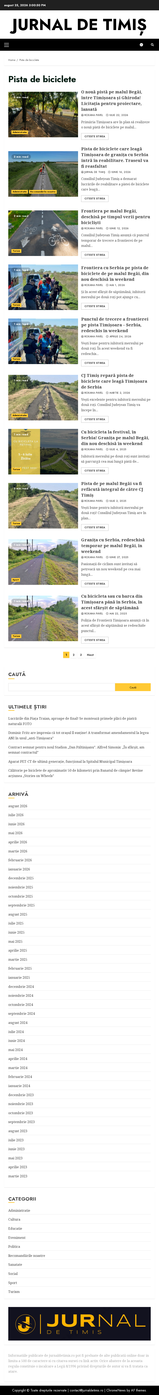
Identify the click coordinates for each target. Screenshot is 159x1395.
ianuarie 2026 (19, 869)
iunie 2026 (16, 824)
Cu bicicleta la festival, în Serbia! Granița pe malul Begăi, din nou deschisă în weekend (43, 451)
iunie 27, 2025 (119, 557)
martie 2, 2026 (120, 393)
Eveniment (16, 1237)
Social (13, 1273)
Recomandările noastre (42, 191)
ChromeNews (116, 1390)
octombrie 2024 (20, 1004)
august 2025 (17, 914)
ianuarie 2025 (19, 977)
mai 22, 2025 (118, 613)
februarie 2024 (20, 1076)
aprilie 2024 (17, 1058)
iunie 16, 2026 (121, 172)
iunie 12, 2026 (119, 228)
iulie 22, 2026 (119, 115)
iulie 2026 (16, 815)
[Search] (152, 45)
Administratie (20, 132)
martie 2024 (17, 1068)
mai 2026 (15, 833)
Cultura (14, 1219)
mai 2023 (15, 1158)
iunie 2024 (16, 1040)
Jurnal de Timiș (94, 172)
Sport (16, 579)
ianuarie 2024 (19, 1086)
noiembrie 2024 (20, 995)
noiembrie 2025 (20, 887)
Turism (16, 250)
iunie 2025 (16, 932)
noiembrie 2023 (20, 1104)
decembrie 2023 (21, 1095)
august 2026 (17, 806)
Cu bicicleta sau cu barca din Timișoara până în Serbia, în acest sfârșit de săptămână (43, 618)
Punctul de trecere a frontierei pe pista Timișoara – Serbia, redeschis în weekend (43, 341)
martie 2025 (17, 959)
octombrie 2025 (20, 896)
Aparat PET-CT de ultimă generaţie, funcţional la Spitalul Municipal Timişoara (70, 761)
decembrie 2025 (21, 878)
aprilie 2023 (17, 1167)
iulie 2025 (16, 923)
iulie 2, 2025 (118, 501)
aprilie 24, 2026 (120, 336)
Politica (14, 1246)
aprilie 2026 (17, 842)
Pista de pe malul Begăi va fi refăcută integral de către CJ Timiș (43, 506)
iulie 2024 (16, 1031)
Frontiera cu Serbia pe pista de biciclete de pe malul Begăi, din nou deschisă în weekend (43, 287)
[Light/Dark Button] (143, 45)
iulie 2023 (16, 1140)
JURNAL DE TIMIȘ (79, 24)
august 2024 (17, 1022)
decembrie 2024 (21, 986)
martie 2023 (17, 1176)
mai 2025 (15, 941)
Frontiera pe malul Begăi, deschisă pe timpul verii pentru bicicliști (43, 233)
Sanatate (15, 1264)
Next (90, 655)
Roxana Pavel (93, 115)
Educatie (15, 1228)
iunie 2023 (16, 1149)
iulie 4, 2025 (118, 449)
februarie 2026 (20, 860)
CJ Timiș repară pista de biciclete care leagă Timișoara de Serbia (43, 397)
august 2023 (17, 1131)
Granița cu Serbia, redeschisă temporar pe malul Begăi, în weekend (43, 562)
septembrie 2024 (21, 1013)
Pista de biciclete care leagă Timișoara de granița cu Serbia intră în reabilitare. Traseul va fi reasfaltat (43, 174)
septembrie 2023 (21, 1122)
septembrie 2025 (21, 905)
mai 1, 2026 (117, 285)
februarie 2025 (20, 968)
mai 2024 (15, 1049)
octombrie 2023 (20, 1113)
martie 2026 (17, 851)
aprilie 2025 (17, 950)
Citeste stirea (94, 136)
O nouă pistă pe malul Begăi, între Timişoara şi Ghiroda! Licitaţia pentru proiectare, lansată (43, 114)
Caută (17, 674)
